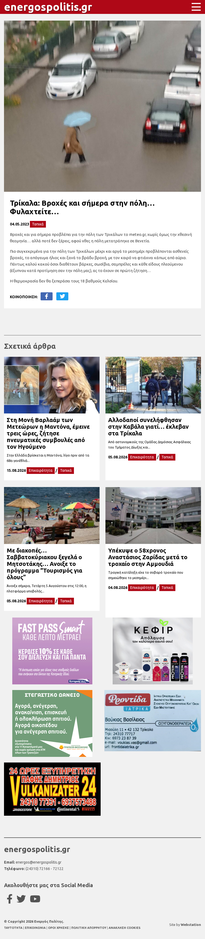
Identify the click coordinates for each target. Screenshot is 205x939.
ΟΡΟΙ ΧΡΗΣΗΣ (59, 927)
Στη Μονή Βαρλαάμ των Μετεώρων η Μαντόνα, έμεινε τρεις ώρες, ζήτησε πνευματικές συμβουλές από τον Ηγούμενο (48, 433)
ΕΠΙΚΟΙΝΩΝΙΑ (35, 927)
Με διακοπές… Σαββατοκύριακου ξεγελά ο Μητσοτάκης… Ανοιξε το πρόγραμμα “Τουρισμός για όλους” (44, 563)
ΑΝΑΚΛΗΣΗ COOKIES (124, 927)
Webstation (191, 924)
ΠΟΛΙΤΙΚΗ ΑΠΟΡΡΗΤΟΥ (88, 927)
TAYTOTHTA (13, 927)
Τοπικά (38, 224)
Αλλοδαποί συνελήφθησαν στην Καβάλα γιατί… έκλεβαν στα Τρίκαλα (148, 426)
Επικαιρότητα (41, 470)
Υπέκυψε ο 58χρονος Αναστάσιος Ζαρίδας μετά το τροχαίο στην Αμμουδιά (147, 557)
